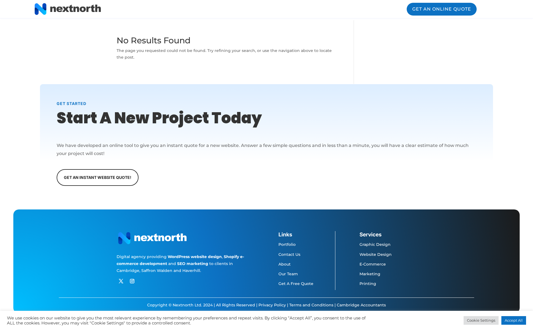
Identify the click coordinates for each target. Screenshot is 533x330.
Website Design (375, 254)
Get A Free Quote (295, 283)
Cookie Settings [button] (481, 320)
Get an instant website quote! (97, 177)
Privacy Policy (272, 305)
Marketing (369, 273)
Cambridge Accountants (361, 305)
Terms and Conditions (311, 305)
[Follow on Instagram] (132, 281)
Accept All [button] (514, 320)
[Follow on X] (121, 281)
